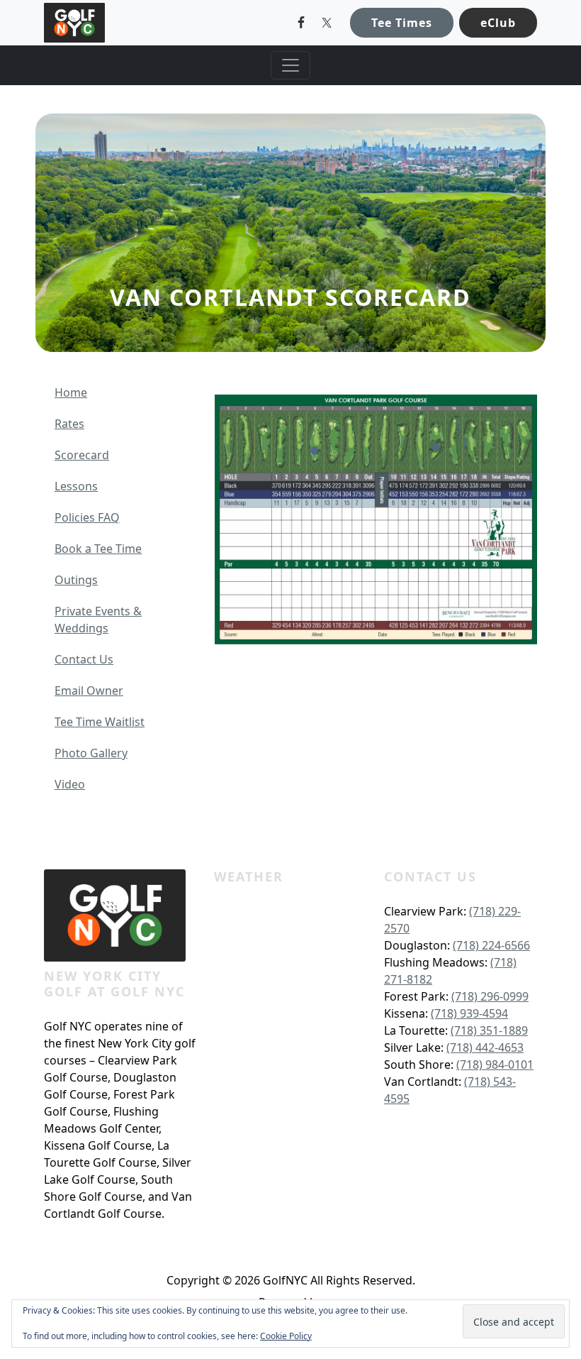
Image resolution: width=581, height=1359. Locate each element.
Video (70, 784)
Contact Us (84, 659)
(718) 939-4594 (469, 1013)
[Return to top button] (553, 810)
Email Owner (89, 690)
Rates (69, 423)
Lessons (76, 486)
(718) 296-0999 (490, 996)
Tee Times (401, 23)
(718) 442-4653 (485, 1047)
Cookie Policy (286, 1336)
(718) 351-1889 (489, 1030)
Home (71, 392)
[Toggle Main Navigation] (290, 65)
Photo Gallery (91, 753)
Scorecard (82, 455)
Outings (76, 580)
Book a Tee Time (98, 548)
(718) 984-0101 (495, 1064)
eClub (498, 23)
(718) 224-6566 (491, 945)
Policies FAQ (87, 517)
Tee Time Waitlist (100, 722)
